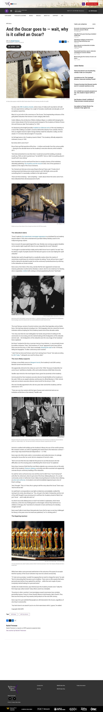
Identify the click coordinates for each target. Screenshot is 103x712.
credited (24, 271)
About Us (47, 15)
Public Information (81, 685)
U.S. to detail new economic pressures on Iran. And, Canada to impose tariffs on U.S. (85, 92)
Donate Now (93, 4)
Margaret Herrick (35, 362)
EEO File (39, 689)
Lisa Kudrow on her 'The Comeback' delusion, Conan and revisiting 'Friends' (85, 78)
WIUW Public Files (61, 689)
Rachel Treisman (15, 41)
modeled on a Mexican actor (41, 127)
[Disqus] (51, 660)
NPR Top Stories (24, 614)
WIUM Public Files (61, 685)
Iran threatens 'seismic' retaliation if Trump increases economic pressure (84, 100)
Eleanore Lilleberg (30, 468)
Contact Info (40, 685)
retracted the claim (46, 347)
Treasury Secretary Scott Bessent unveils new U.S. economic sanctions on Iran (85, 85)
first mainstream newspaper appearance (34, 236)
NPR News (9, 23)
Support (55, 15)
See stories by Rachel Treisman (16, 630)
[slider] (13, 11)
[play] (6, 11)
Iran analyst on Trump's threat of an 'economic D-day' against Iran (83, 107)
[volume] (11, 11)
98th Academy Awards (26, 107)
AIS (62, 15)
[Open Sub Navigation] (12, 15)
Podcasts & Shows (20, 15)
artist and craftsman (19, 480)
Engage (38, 15)
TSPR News (8, 15)
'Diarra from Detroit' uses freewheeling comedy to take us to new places (84, 71)
